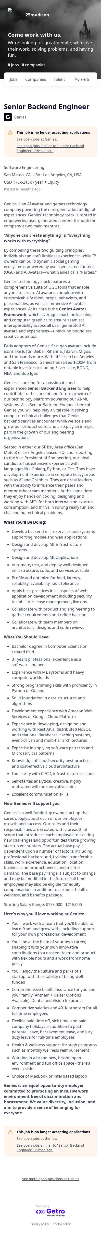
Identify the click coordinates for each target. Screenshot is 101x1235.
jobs (14, 79)
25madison (37, 15)
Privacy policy (39, 1224)
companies (35, 79)
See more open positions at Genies (50, 1178)
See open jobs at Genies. (37, 139)
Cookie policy (62, 1224)
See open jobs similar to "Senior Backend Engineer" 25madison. (50, 148)
